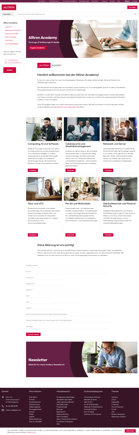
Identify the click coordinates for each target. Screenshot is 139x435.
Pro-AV (114, 409)
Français (134, 1)
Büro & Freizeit (89, 412)
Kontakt (112, 1)
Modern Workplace (118, 414)
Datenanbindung (62, 414)
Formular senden (33, 334)
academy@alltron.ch (14, 62)
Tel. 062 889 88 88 (12, 406)
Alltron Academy (62, 417)
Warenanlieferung (35, 419)
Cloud (114, 400)
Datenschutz (31, 432)
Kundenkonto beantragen (66, 397)
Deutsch (127, 1)
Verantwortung (34, 404)
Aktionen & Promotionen (92, 414)
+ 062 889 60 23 (13, 60)
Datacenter (115, 402)
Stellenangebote (34, 407)
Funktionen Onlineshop (65, 421)
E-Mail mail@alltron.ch (13, 410)
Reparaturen (61, 412)
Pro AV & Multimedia (91, 404)
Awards (31, 412)
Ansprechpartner (35, 402)
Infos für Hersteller (35, 421)
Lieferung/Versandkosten (65, 402)
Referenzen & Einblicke (13, 30)
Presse (31, 414)
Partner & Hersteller (11, 34)
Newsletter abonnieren (64, 400)
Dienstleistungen (84, 1)
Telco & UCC (88, 402)
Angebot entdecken (37, 48)
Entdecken (32, 170)
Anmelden (132, 7)
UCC (113, 412)
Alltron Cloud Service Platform (67, 419)
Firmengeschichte (35, 409)
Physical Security (117, 407)
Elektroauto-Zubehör (119, 417)
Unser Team (9, 40)
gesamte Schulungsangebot (67, 107)
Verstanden (130, 431)
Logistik (31, 417)
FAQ (118, 1)
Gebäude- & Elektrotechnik (93, 407)
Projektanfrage (62, 407)
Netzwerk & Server (90, 400)
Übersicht (8, 27)
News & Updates (10, 37)
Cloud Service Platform (70, 1)
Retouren (60, 409)
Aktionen (105, 1)
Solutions (115, 397)
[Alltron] (9, 7)
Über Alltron (33, 397)
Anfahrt (10, 70)
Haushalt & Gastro (90, 409)
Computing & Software (92, 397)
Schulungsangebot (11, 44)
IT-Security (115, 404)
